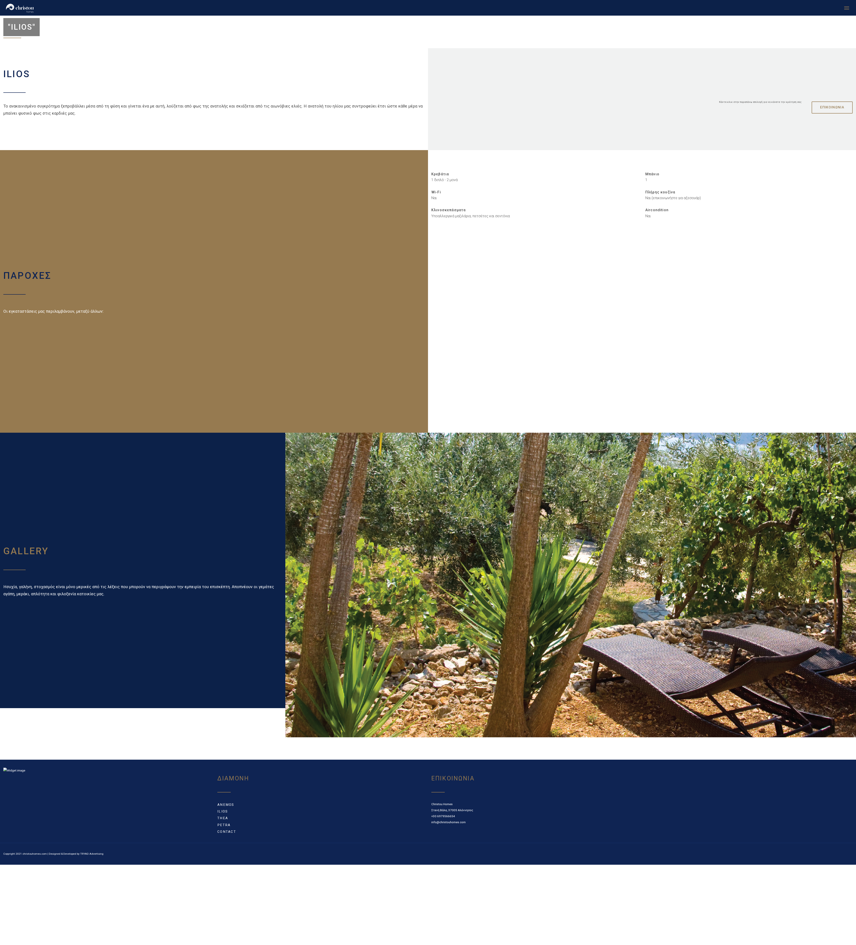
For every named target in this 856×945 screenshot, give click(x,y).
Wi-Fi (436, 194)
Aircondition (657, 212)
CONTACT (226, 834)
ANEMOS (225, 807)
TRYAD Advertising (91, 856)
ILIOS (222, 814)
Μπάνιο (652, 176)
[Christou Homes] (71, 8)
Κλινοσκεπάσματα (448, 212)
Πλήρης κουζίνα (660, 194)
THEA (222, 820)
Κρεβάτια (440, 176)
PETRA (223, 827)
